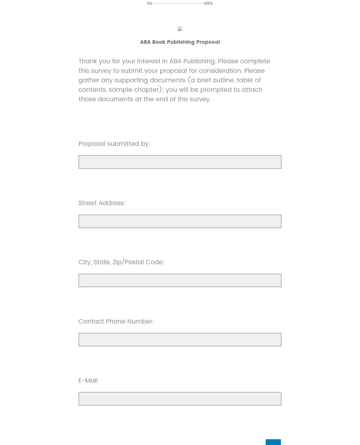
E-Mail (88, 380)
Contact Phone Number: (116, 321)
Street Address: (102, 203)
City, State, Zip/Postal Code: (122, 262)
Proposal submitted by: (114, 143)
